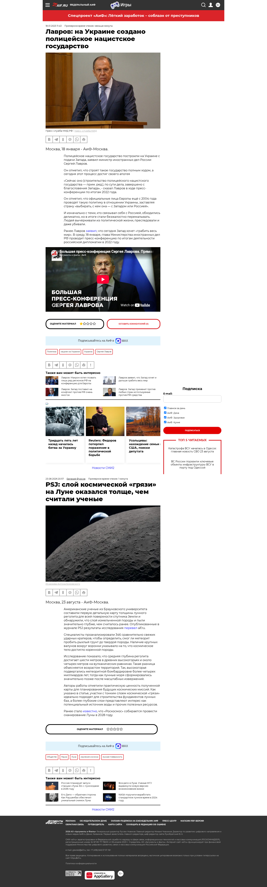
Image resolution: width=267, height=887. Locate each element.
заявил (91, 231)
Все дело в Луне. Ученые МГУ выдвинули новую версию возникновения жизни (135, 786)
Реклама (71, 821)
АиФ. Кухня (173, 422)
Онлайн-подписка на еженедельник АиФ (134, 821)
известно (90, 711)
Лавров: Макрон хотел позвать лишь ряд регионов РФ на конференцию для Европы (78, 380)
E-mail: (167, 393)
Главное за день (176, 408)
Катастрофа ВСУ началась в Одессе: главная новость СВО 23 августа (192, 450)
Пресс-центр (169, 821)
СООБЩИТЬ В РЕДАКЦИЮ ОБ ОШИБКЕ (146, 824)
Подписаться (192, 430)
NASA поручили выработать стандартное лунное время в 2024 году (138, 797)
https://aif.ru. (75, 858)
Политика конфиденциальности (81, 863)
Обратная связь (75, 824)
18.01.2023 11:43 (54, 25)
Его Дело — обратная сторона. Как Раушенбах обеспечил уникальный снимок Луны (78, 797)
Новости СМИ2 (103, 468)
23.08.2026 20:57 (55, 478)
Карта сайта (115, 824)
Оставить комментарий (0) (134, 324)
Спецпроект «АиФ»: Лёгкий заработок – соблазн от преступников (133, 15)
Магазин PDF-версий (192, 821)
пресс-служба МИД (85, 130)
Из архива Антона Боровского (63, 584)
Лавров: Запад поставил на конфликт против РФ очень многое (76, 392)
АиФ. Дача (173, 413)
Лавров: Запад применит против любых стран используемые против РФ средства (137, 392)
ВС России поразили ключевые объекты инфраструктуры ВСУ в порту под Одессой (192, 464)
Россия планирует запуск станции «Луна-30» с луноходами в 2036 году (80, 786)
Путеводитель (96, 824)
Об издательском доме (93, 821)
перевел (130, 628)
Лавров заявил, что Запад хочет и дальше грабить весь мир (137, 379)
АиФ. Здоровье (176, 417)
